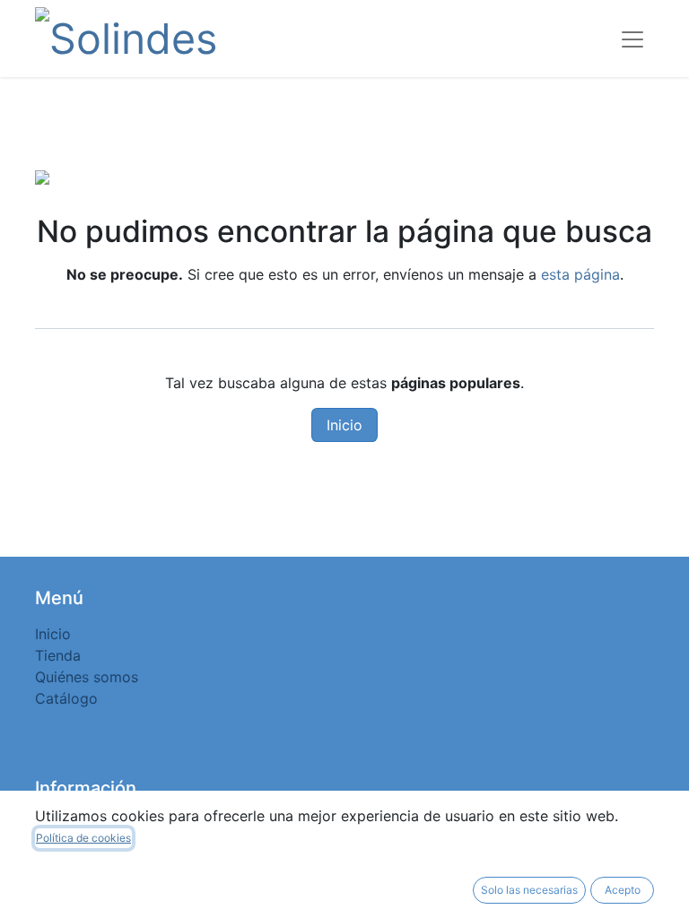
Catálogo (66, 698)
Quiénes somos (86, 677)
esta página (580, 274)
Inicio (344, 425)
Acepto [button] (623, 889)
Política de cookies (83, 837)
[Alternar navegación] (632, 38)
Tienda (58, 655)
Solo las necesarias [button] (529, 889)
